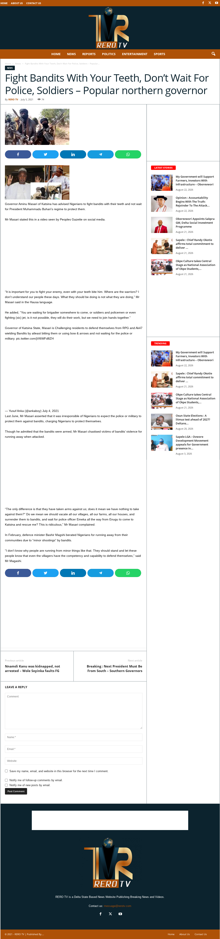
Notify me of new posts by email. (29, 785)
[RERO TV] (110, 27)
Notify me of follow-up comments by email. (36, 780)
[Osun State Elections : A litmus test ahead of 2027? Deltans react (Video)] (162, 422)
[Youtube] (216, 3)
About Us (17, 3)
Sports (159, 54)
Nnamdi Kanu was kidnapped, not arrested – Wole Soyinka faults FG (32, 668)
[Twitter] (209, 3)
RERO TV (13, 99)
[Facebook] (203, 3)
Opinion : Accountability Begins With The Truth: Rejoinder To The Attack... (193, 201)
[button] (213, 54)
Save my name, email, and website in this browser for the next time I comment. (58, 771)
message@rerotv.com (117, 906)
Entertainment (134, 54)
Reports (89, 54)
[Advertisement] (73, 257)
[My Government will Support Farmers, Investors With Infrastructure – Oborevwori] (162, 183)
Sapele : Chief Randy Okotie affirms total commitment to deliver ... (195, 244)
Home (4, 3)
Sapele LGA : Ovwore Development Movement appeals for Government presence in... (192, 442)
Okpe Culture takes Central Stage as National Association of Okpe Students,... (195, 265)
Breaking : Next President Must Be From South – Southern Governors (114, 668)
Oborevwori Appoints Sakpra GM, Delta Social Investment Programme (195, 222)
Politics (109, 54)
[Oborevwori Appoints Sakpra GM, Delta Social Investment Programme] (162, 225)
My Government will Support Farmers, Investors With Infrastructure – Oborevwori (195, 180)
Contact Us (33, 3)
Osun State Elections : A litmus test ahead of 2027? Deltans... (193, 419)
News (71, 54)
